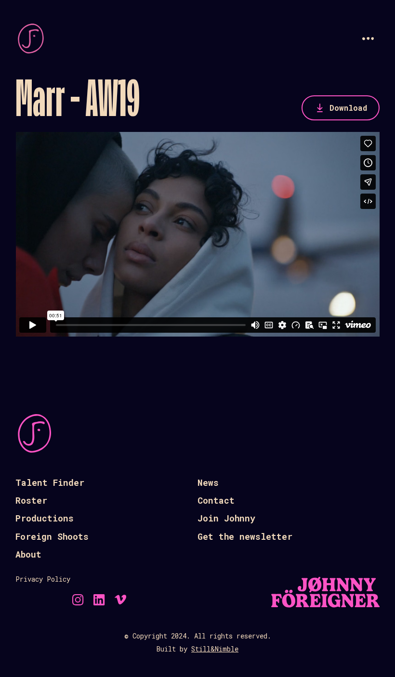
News (208, 482)
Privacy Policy (42, 579)
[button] (368, 38)
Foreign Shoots (52, 536)
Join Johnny (226, 518)
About (28, 554)
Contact (216, 500)
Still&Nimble (214, 648)
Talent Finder (49, 482)
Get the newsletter (245, 536)
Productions (44, 518)
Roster (31, 500)
